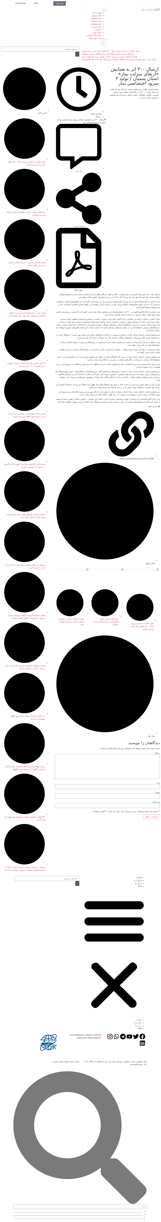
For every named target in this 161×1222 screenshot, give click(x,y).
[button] (114, 953)
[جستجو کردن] (77, 54)
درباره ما (138, 883)
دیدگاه (157, 753)
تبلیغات (139, 877)
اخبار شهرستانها (95, 38)
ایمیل (157, 792)
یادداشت (98, 29)
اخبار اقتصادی (96, 18)
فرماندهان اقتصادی (93, 35)
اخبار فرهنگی (96, 24)
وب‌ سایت (156, 802)
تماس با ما (138, 880)
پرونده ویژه (97, 32)
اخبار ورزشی (96, 27)
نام (158, 783)
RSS (140, 886)
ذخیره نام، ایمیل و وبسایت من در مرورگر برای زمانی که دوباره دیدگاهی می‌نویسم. (125, 811)
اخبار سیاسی (96, 15)
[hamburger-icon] (104, 10)
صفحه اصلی (96, 13)
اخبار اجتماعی (96, 21)
